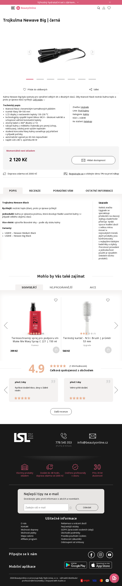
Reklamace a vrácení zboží (73, 523)
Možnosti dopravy (29, 529)
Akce (93, 287)
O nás (23, 523)
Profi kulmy (83, 110)
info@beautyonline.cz (92, 442)
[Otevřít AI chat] (114, 578)
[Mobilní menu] (12, 8)
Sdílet (96, 89)
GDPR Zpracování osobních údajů (77, 529)
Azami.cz (62, 580)
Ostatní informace (99, 190)
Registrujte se (76, 173)
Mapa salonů (27, 535)
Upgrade (85, 107)
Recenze (35, 190)
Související (29, 287)
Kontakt (24, 526)
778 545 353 (63, 442)
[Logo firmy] (26, 8)
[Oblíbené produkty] (110, 8)
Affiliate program (29, 539)
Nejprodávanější (61, 287)
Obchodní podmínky (70, 532)
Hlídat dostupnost (96, 160)
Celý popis (38, 99)
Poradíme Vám (63, 190)
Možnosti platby (28, 532)
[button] (40, 79)
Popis (13, 190)
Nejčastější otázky (70, 526)
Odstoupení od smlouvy (72, 542)
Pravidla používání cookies (73, 535)
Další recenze (61, 411)
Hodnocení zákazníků (71, 539)
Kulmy (86, 114)
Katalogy (88, 121)
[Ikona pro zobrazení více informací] (70, 508)
